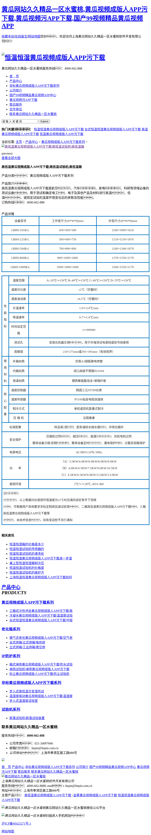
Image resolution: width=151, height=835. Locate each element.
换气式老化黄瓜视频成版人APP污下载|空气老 (41, 637)
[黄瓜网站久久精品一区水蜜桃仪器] (24, 776)
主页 (19, 142)
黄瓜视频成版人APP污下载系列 (63, 142)
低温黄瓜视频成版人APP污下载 (61, 134)
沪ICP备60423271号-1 (16, 823)
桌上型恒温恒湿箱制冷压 (26, 563)
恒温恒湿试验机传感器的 (26, 549)
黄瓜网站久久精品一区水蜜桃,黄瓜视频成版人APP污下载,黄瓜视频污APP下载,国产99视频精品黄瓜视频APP (75, 17)
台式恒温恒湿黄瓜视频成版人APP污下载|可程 (41, 620)
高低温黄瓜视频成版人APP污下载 (47, 795)
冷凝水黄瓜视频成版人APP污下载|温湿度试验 (41, 615)
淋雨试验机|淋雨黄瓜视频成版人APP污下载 (39, 669)
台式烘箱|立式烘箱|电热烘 (27, 642)
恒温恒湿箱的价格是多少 (26, 544)
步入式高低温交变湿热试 (26, 691)
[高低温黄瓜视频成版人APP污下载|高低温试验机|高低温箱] (43, 146)
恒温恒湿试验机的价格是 (26, 567)
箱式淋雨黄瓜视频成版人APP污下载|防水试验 (41, 664)
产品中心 (31, 142)
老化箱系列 (11, 629)
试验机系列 (11, 709)
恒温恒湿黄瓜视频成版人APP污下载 (59, 129)
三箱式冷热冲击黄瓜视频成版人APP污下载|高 (41, 611)
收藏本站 (8, 36)
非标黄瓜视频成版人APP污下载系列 (31, 683)
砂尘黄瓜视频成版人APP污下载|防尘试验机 (39, 674)
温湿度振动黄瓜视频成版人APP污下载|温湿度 (41, 696)
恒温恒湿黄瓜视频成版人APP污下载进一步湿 (40, 558)
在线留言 (21, 36)
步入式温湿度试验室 (23, 700)
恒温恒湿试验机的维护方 (26, 572)
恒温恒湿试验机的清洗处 (26, 553)
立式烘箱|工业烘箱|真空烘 (27, 647)
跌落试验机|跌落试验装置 (27, 718)
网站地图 (34, 36)
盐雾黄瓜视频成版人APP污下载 (95, 795)
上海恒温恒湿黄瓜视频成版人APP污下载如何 (40, 577)
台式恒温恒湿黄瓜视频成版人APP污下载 (113, 129)
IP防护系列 (11, 656)
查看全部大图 (11, 158)
